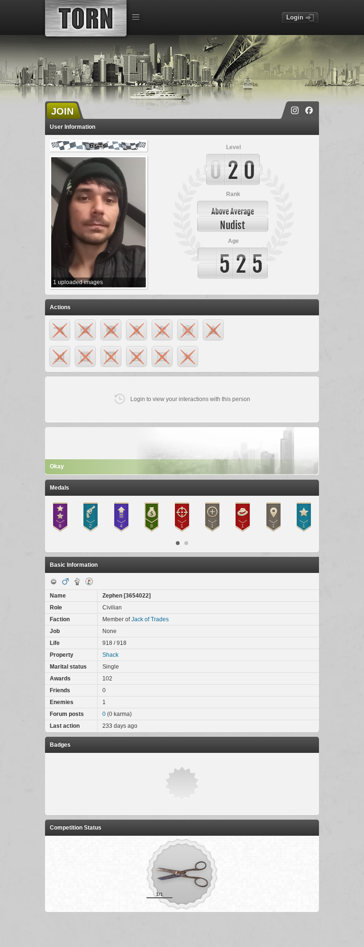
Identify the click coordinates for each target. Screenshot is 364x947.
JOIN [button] (62, 111)
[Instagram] (295, 110)
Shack (110, 655)
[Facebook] (309, 110)
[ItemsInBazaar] (89, 581)
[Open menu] (135, 17)
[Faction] (77, 581)
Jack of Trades (150, 619)
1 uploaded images (78, 282)
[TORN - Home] (86, 18)
